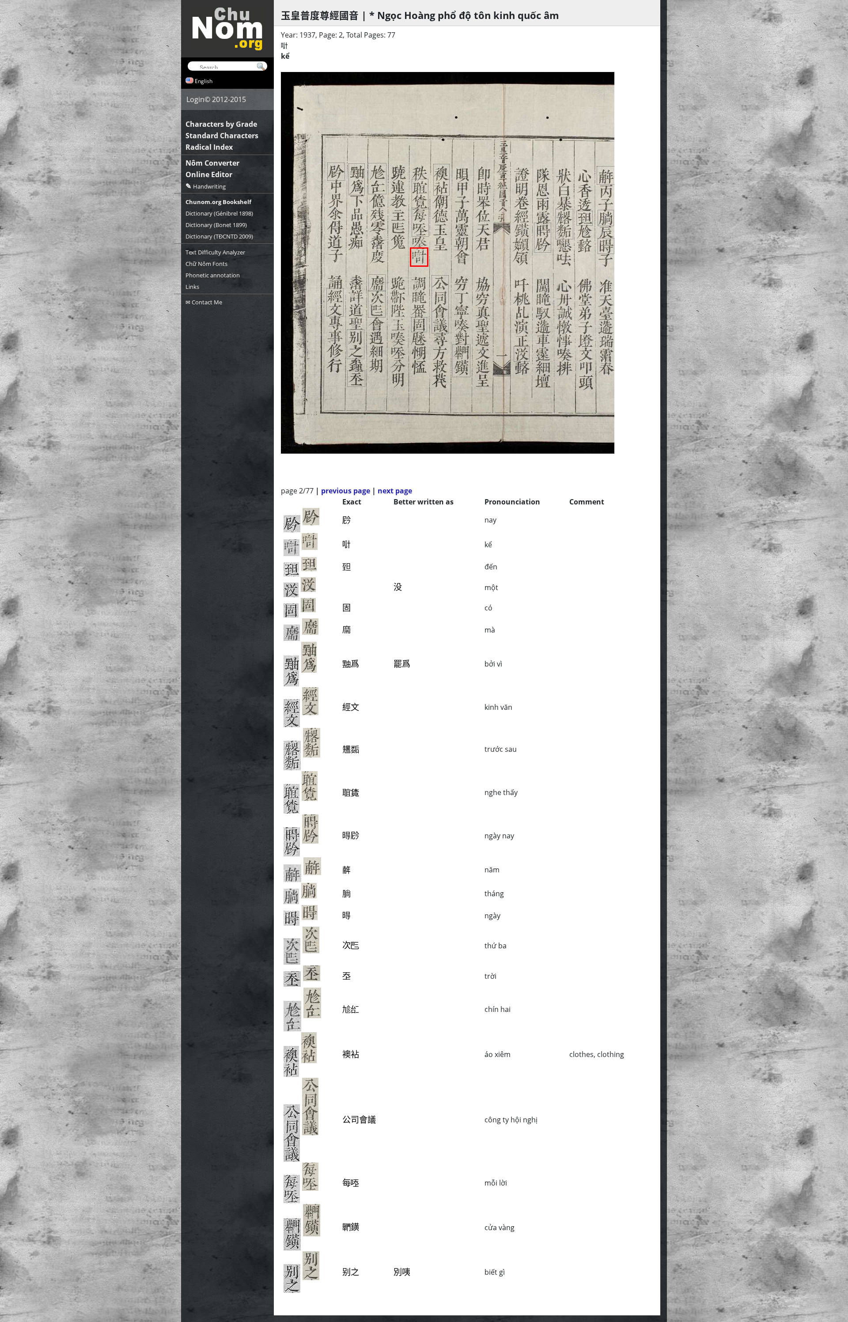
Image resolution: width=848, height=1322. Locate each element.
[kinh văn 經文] (335, 302)
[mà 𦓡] (377, 283)
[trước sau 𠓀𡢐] (564, 224)
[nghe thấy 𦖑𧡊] (420, 194)
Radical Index (209, 147)
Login (195, 99)
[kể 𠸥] (419, 257)
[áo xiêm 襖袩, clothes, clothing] (441, 179)
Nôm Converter (212, 163)
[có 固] (419, 325)
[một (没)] (521, 354)
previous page (345, 491)
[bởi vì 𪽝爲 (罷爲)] (356, 179)
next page (395, 491)
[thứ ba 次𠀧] (376, 304)
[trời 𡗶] (356, 378)
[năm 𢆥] (606, 175)
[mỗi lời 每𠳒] (420, 222)
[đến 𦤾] (584, 218)
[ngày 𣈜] (606, 246)
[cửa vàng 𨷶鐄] (461, 361)
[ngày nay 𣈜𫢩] (542, 237)
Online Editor (209, 174)
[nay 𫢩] (336, 171)
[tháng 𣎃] (605, 218)
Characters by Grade (221, 124)
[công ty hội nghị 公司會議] (440, 304)
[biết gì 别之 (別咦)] (355, 344)
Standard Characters (222, 135)
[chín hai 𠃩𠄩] (377, 178)
